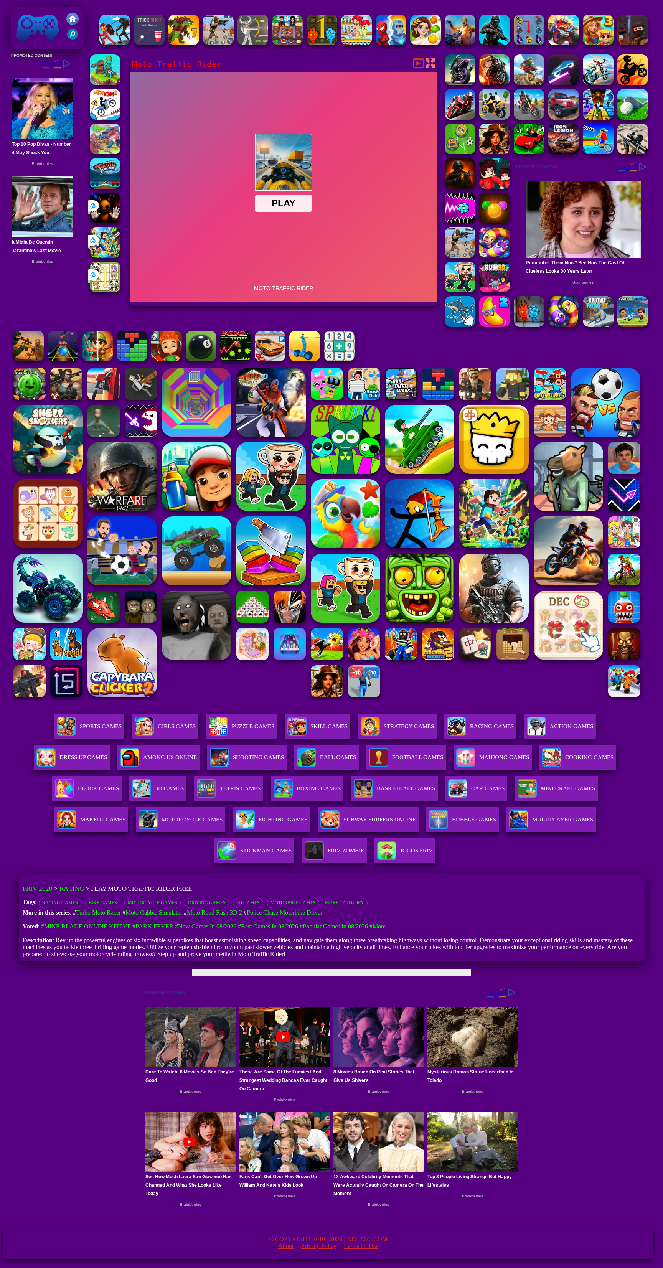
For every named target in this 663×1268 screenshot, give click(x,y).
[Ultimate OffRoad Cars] (563, 117)
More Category (344, 902)
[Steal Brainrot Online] (460, 290)
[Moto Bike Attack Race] (598, 83)
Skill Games (329, 726)
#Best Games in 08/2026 (268, 926)
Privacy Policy (318, 1246)
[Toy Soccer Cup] (460, 152)
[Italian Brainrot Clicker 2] (460, 325)
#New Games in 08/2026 (205, 926)
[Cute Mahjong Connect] (105, 290)
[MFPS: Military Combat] (494, 43)
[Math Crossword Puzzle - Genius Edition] (339, 359)
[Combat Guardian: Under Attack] (105, 83)
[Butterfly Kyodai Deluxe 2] (529, 43)
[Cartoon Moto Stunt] (529, 83)
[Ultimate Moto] (563, 83)
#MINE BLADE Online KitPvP (86, 926)
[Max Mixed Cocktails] (356, 43)
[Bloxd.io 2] (494, 186)
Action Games (571, 726)
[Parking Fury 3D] (270, 359)
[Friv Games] (72, 23)
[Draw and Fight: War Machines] (304, 359)
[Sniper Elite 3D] (632, 152)
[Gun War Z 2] (460, 43)
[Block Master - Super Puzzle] (132, 359)
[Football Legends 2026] (632, 325)
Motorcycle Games (152, 902)
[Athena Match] (425, 43)
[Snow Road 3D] (598, 325)
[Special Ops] (218, 43)
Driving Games (207, 902)
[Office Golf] (632, 117)
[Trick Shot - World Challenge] (149, 43)
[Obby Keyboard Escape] (598, 117)
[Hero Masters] (391, 43)
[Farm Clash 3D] (105, 152)
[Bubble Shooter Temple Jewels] (494, 221)
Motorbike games (293, 902)
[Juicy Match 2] (494, 325)
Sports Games (101, 726)
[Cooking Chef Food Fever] (287, 43)
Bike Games (103, 902)
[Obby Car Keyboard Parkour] (529, 152)
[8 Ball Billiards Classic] (201, 359)
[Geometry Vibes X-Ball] (460, 221)
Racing (71, 888)
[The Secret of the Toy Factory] (105, 221)
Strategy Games (409, 726)
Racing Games (492, 726)
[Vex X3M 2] (105, 117)
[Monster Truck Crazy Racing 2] (563, 43)
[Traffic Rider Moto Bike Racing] (529, 117)
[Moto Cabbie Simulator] (494, 117)
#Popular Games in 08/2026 (334, 926)
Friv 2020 (38, 888)
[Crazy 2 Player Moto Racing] (632, 83)
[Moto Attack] (494, 83)
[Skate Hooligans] (166, 359)
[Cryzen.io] (632, 43)
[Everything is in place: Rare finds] (494, 152)
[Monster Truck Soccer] (105, 186)
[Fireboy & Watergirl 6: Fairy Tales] (529, 325)
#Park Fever (152, 926)
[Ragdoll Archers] (252, 43)
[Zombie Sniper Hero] (28, 359)
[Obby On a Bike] (598, 152)
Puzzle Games (253, 726)
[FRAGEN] (460, 186)
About (286, 1246)
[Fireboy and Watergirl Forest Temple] (322, 43)
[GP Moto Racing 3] (460, 117)
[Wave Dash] (235, 359)
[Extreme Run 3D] (63, 359)
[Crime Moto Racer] (460, 83)
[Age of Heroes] (97, 359)
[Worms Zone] (494, 255)
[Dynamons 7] (183, 43)
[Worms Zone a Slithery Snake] (563, 325)
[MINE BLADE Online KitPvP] (105, 255)
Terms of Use (361, 1246)
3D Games (248, 902)
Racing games (60, 902)
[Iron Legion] (563, 152)
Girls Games (177, 726)
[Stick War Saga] (114, 43)
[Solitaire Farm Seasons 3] (598, 43)
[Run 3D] (494, 290)
